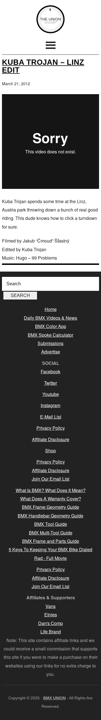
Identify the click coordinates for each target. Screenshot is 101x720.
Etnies (50, 614)
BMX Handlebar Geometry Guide (50, 515)
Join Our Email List (50, 479)
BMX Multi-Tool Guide (50, 532)
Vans (50, 606)
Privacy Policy (50, 428)
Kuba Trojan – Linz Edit (43, 66)
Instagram (50, 405)
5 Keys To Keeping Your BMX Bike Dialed (50, 549)
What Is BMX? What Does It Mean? (51, 490)
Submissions (50, 343)
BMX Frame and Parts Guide (50, 541)
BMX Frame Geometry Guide (50, 507)
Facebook (50, 371)
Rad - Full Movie (50, 558)
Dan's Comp (50, 623)
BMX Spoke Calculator (50, 335)
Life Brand (50, 631)
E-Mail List (50, 417)
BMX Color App (50, 326)
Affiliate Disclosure (50, 439)
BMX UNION (50, 19)
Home (51, 309)
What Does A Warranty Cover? (50, 498)
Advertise (50, 351)
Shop (50, 450)
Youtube (50, 394)
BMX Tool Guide (50, 524)
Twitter (50, 383)
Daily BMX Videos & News (50, 318)
